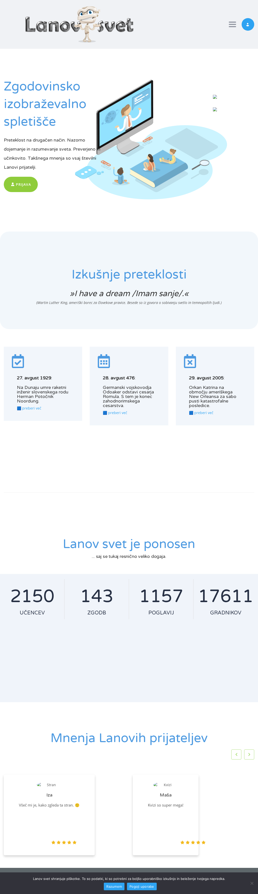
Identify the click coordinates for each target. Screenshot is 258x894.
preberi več (31, 408)
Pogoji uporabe (142, 886)
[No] (251, 883)
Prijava (23, 184)
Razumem (114, 886)
